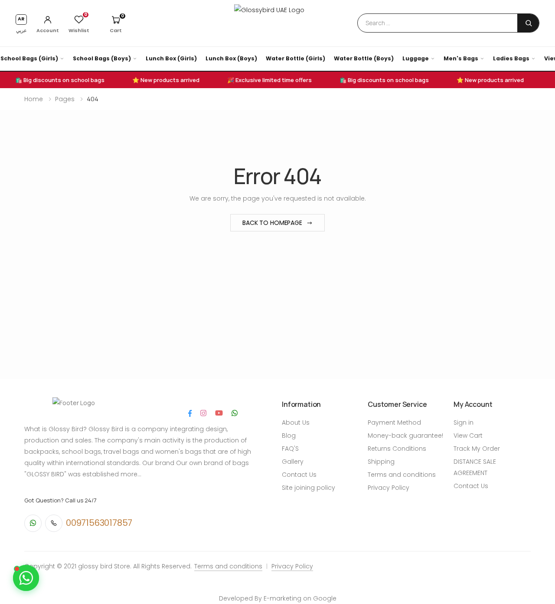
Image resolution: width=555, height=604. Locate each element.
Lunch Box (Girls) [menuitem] (171, 58)
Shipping (381, 461)
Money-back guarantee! (405, 435)
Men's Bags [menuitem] (461, 58)
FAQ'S (290, 448)
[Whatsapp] (235, 413)
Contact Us (299, 474)
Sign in (463, 422)
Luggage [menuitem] (415, 58)
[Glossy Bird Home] (277, 22)
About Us (296, 422)
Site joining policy (308, 487)
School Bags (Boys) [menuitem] (102, 58)
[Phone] (53, 523)
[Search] (528, 23)
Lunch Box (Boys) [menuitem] (231, 58)
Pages (65, 99)
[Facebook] (190, 413)
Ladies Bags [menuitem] (511, 58)
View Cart (468, 435)
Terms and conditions (402, 474)
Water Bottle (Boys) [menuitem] (364, 58)
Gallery (293, 461)
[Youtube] (219, 413)
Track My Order (477, 448)
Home (33, 99)
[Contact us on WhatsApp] (26, 578)
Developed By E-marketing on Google (277, 598)
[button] (116, 23)
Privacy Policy (388, 487)
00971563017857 (99, 523)
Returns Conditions (397, 448)
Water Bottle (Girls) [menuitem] (295, 58)
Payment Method (394, 422)
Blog (289, 435)
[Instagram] (203, 413)
